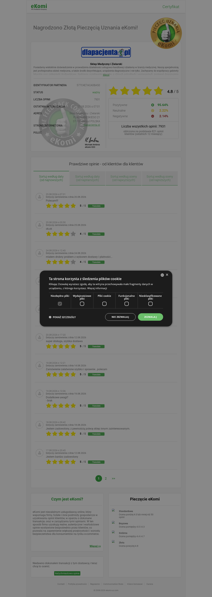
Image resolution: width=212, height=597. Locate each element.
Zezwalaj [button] (150, 316)
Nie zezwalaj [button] (120, 316)
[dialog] (106, 298)
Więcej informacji (97, 288)
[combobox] (162, 275)
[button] (62, 316)
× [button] (167, 275)
